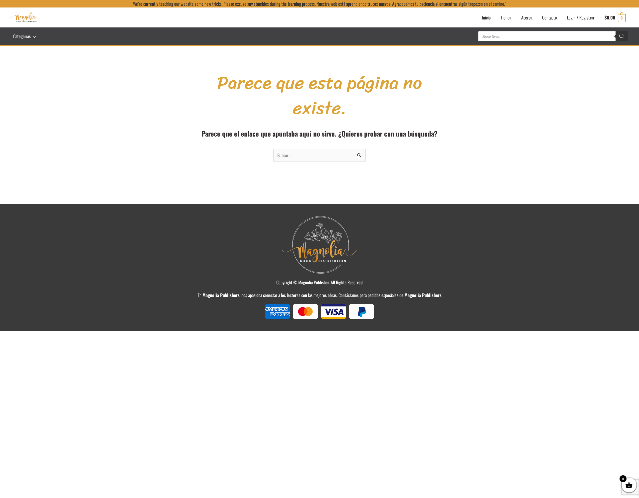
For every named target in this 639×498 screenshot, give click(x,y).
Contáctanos (348, 295)
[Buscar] (622, 36)
